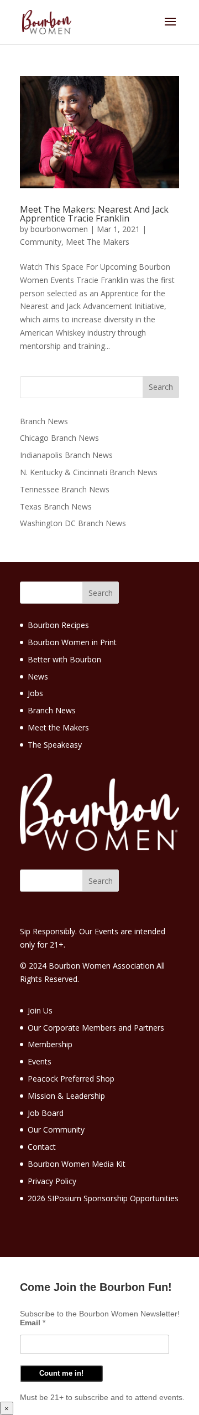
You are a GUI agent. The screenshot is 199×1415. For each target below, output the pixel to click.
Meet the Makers (58, 727)
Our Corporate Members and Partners (96, 1027)
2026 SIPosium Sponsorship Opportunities (103, 1198)
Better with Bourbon (64, 659)
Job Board (46, 1113)
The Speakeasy (55, 744)
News (38, 676)
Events (39, 1061)
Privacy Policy (52, 1181)
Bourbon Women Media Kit (76, 1164)
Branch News (44, 421)
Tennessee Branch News (64, 489)
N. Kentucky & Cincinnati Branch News (89, 472)
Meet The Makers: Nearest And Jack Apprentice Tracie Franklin (94, 213)
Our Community (56, 1129)
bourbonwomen (59, 229)
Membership (50, 1044)
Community (40, 241)
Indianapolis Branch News (66, 455)
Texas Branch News (56, 506)
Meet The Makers (97, 241)
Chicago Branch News (59, 438)
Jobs (35, 693)
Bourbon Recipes (58, 625)
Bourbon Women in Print (72, 642)
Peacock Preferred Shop (71, 1078)
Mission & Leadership (66, 1095)
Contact (42, 1146)
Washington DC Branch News (73, 523)
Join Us (40, 1010)
